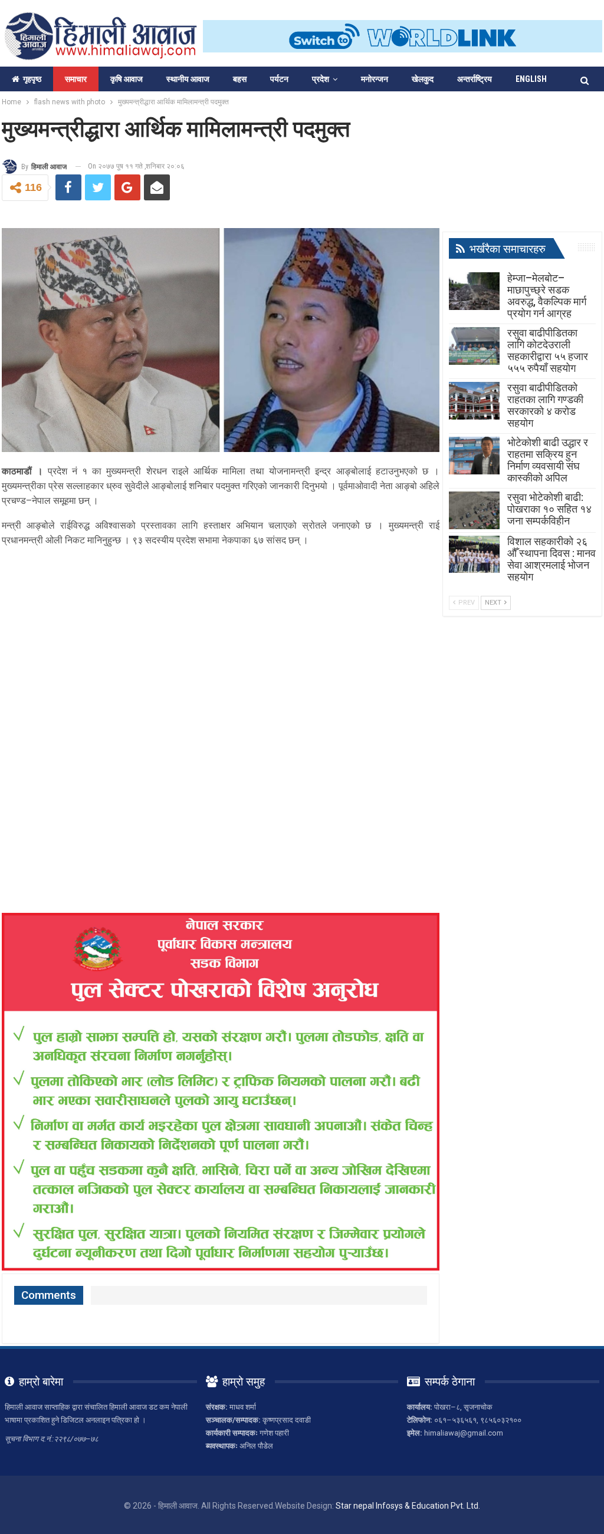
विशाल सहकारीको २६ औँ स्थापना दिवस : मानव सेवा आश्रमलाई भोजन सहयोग (551, 559)
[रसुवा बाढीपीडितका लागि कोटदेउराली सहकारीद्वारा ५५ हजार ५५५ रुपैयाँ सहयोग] (474, 346)
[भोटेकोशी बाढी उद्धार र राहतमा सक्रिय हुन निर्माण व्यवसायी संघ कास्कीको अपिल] (474, 455)
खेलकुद (423, 79)
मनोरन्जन (374, 79)
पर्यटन (279, 79)
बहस (240, 79)
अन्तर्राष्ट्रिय (474, 79)
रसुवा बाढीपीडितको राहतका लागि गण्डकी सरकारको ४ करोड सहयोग (545, 405)
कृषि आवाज (126, 79)
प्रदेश (320, 79)
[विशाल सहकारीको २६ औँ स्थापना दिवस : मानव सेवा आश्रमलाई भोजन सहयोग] (474, 554)
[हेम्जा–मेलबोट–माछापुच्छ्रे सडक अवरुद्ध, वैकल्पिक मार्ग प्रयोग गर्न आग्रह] (474, 291)
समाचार (76, 79)
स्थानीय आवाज (187, 79)
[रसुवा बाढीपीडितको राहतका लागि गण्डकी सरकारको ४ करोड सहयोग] (474, 401)
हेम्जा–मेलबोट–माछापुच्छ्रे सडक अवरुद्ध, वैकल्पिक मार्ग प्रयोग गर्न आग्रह (546, 295)
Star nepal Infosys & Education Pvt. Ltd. (408, 1505)
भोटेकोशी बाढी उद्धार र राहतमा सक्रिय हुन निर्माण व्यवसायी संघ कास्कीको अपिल (547, 460)
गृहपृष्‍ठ (32, 79)
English (531, 79)
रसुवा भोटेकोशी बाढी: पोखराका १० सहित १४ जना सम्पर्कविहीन (549, 509)
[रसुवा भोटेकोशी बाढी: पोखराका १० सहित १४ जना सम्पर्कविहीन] (474, 510)
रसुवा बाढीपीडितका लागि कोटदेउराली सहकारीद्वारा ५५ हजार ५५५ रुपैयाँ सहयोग (547, 350)
